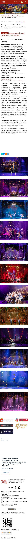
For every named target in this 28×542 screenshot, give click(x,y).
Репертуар (17, 1)
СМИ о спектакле (15, 35)
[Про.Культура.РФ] (6, 425)
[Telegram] (8, 154)
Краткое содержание (14, 33)
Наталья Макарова (20, 80)
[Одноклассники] (6, 154)
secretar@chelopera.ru (13, 495)
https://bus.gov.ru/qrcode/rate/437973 (10, 529)
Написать (6, 472)
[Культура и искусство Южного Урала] (21, 426)
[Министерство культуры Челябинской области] (6, 420)
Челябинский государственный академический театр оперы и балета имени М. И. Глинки (16, 481)
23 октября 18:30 (20, 21)
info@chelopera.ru (6, 492)
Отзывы (22, 33)
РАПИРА (13, 537)
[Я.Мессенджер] (2, 154)
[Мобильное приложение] (6, 431)
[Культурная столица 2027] (21, 420)
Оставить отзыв (5, 35)
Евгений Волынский (6, 79)
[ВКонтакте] (4, 154)
